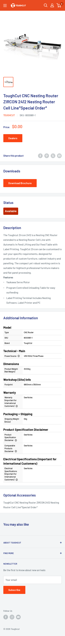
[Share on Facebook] (40, 155)
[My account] (52, 5)
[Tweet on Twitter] (53, 155)
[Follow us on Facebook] (5, 617)
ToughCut (9, 115)
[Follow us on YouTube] (18, 617)
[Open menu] (5, 5)
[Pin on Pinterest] (46, 155)
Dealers (12, 138)
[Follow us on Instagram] (12, 617)
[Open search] (46, 5)
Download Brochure (20, 183)
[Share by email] (59, 155)
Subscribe (14, 589)
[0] (59, 5)
